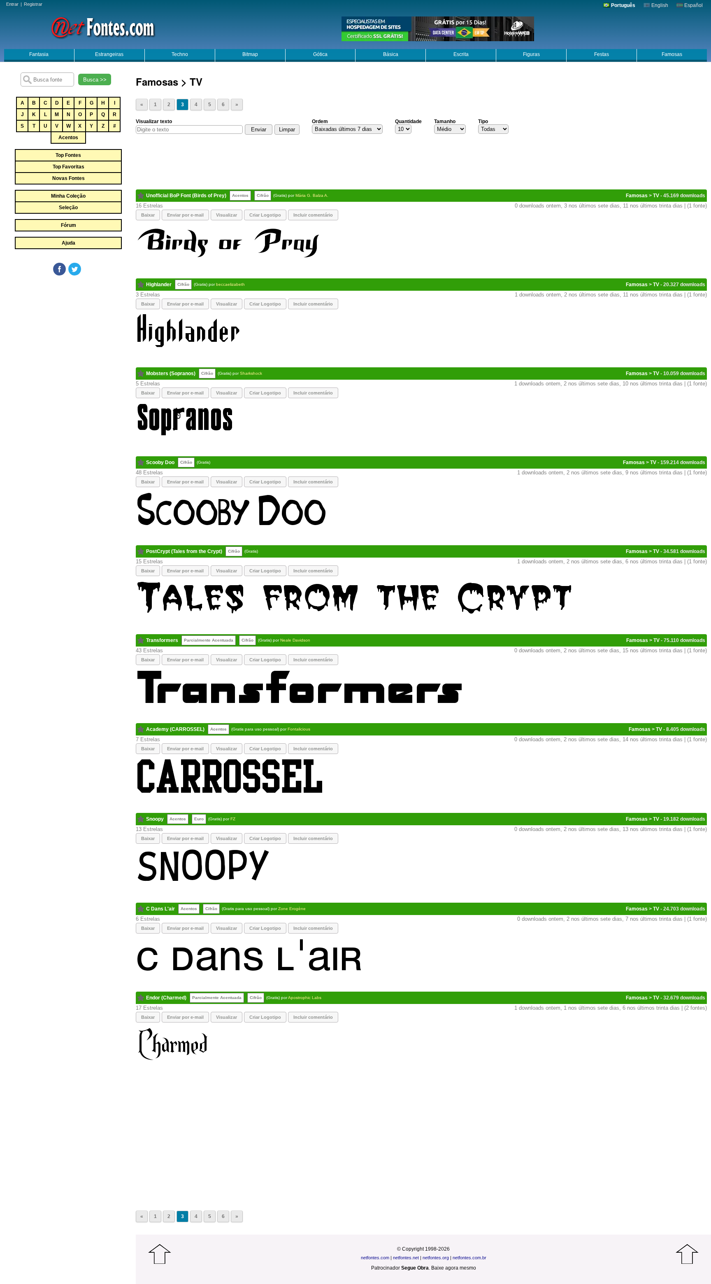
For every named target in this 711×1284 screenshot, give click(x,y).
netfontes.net (406, 1257)
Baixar (148, 214)
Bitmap (250, 54)
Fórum (68, 225)
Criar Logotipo (265, 214)
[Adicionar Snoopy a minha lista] (141, 819)
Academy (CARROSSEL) (175, 729)
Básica (390, 54)
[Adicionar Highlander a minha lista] (141, 284)
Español (693, 5)
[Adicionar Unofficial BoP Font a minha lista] (141, 195)
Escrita (461, 54)
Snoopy (155, 819)
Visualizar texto (154, 121)
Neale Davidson (295, 640)
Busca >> (95, 80)
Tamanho (444, 121)
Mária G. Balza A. (311, 195)
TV (656, 195)
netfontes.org (436, 1257)
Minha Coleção (68, 196)
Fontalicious (299, 729)
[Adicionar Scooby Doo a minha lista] (141, 462)
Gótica (320, 54)
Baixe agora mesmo (453, 1268)
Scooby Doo (160, 462)
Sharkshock (251, 373)
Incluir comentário (313, 214)
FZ (232, 819)
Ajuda (68, 243)
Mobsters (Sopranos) (170, 373)
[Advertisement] (68, 338)
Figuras (531, 54)
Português (622, 5)
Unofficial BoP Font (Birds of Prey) (186, 195)
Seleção (68, 207)
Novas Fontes (68, 178)
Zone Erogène (292, 908)
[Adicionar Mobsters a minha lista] (141, 373)
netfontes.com (375, 1257)
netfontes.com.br (469, 1257)
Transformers (162, 640)
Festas (601, 54)
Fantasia (39, 54)
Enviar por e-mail (185, 214)
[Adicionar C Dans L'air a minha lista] (141, 909)
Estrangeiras (109, 54)
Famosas (672, 54)
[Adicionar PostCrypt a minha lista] (141, 551)
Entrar (12, 4)
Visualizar (226, 214)
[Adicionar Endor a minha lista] (141, 998)
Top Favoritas (68, 167)
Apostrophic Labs (304, 997)
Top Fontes (68, 155)
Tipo (483, 121)
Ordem (320, 121)
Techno (180, 54)
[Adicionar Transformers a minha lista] (141, 640)
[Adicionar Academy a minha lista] (141, 729)
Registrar (33, 4)
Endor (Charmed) (166, 998)
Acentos (68, 137)
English (659, 5)
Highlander (159, 284)
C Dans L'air (160, 909)
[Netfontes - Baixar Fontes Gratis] (103, 26)
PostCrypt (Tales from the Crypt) (184, 551)
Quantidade (408, 121)
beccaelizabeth (230, 284)
